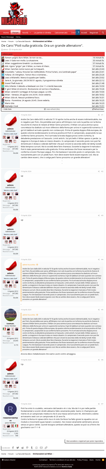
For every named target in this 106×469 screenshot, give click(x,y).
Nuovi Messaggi (7, 37)
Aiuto (91, 460)
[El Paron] (8, 137)
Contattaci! (43, 460)
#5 (102, 310)
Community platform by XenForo (53, 465)
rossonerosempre (10, 419)
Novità (25, 32)
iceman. (10, 323)
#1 (102, 115)
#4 (102, 259)
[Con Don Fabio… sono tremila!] (16, 137)
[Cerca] (102, 32)
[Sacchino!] (10, 141)
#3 (102, 215)
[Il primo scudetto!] (4, 329)
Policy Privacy (82, 460)
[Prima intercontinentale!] (14, 141)
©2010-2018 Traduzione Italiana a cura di (53, 467)
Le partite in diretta (42, 32)
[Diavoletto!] (4, 137)
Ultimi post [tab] (7, 54)
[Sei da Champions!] (12, 137)
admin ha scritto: (28, 264)
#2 (102, 171)
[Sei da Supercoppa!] (6, 141)
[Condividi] (98, 115)
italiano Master (10, 460)
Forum (15, 32)
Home (6, 32)
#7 (102, 404)
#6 (102, 360)
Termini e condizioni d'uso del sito (62, 460)
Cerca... (18, 37)
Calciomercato (61, 32)
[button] (30, 32)
